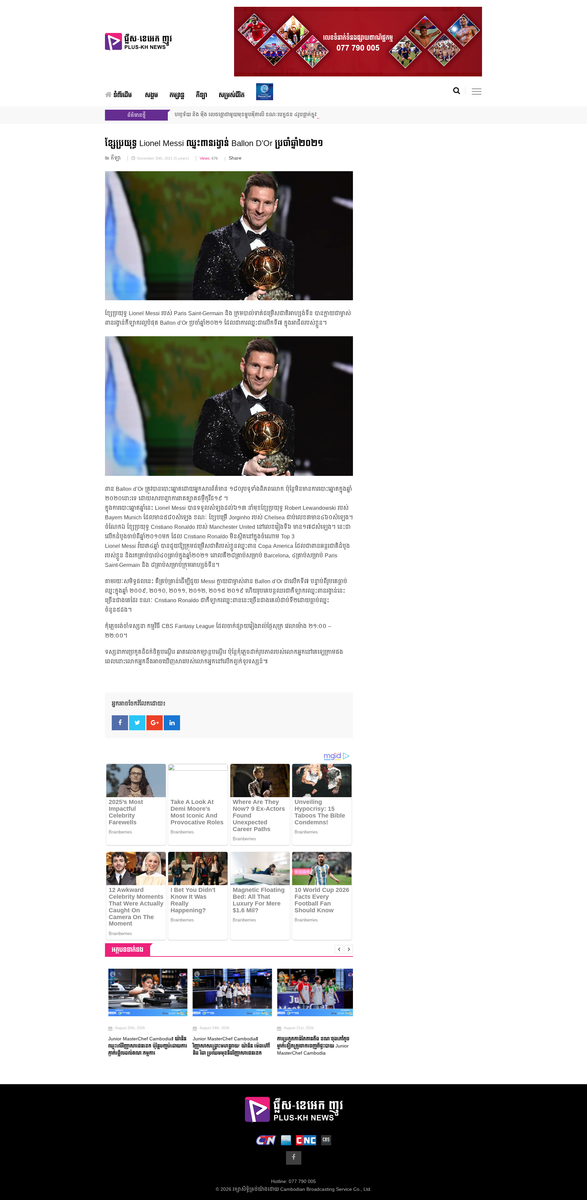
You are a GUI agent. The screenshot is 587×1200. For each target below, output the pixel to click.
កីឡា (201, 95)
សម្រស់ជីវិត (232, 95)
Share (235, 158)
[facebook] (293, 1158)
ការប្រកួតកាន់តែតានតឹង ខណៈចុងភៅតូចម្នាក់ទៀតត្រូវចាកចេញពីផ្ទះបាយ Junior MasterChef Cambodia (310, 1046)
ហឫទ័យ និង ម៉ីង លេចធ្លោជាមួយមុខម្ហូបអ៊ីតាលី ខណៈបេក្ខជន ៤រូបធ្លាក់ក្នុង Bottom (255, 114)
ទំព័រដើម (122, 95)
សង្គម (151, 95)
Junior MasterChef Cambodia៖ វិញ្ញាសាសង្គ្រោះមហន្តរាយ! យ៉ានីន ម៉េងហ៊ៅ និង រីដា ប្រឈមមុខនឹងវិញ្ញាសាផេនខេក (227, 1046)
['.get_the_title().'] (144, 992)
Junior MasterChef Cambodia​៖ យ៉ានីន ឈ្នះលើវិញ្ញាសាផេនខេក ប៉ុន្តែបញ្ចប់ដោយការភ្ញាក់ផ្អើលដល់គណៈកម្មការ (144, 1046)
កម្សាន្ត (177, 95)
